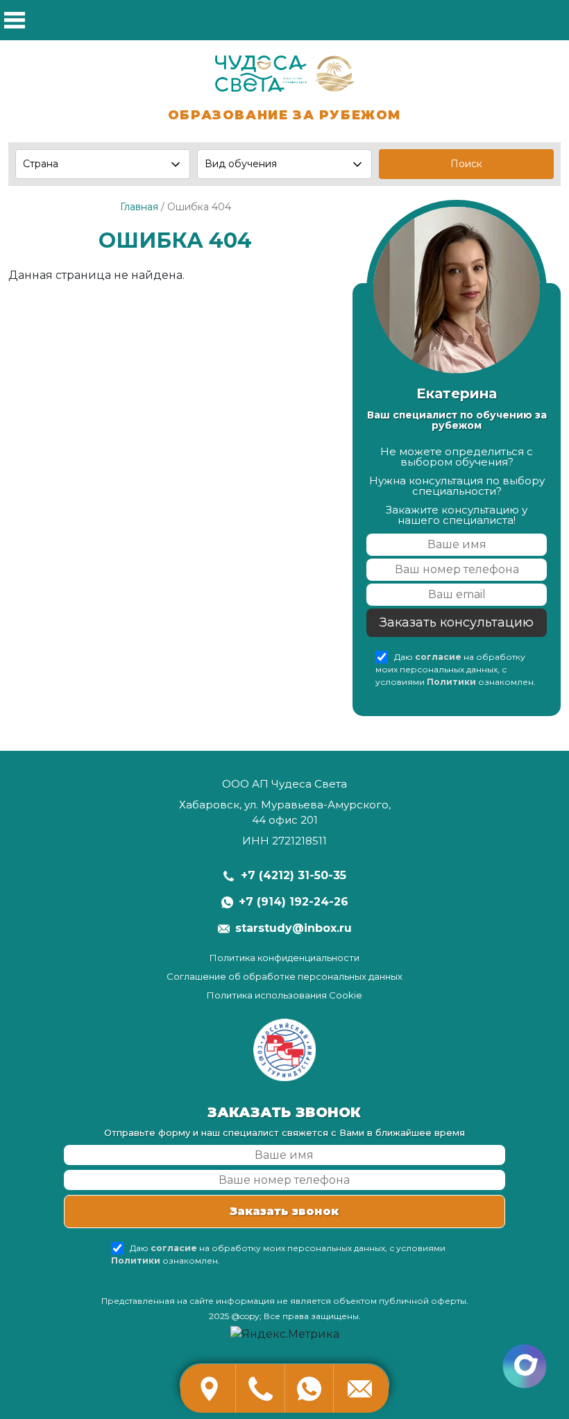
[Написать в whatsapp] (308, 1388)
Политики (451, 682)
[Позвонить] (260, 1388)
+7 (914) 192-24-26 (293, 901)
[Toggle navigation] (15, 20)
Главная (139, 207)
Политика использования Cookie (284, 995)
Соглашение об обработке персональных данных (284, 976)
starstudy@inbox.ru (293, 928)
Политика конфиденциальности (284, 957)
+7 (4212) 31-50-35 (293, 875)
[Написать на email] (361, 1388)
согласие (438, 657)
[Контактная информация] (208, 1388)
